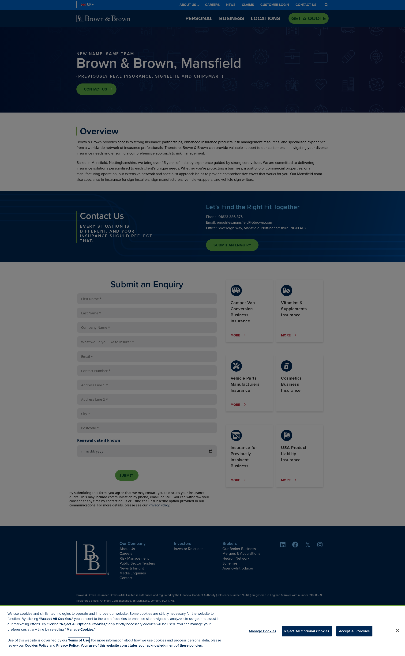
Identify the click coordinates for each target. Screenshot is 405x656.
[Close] (397, 630)
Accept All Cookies (354, 630)
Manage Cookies (262, 630)
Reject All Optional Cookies (306, 630)
